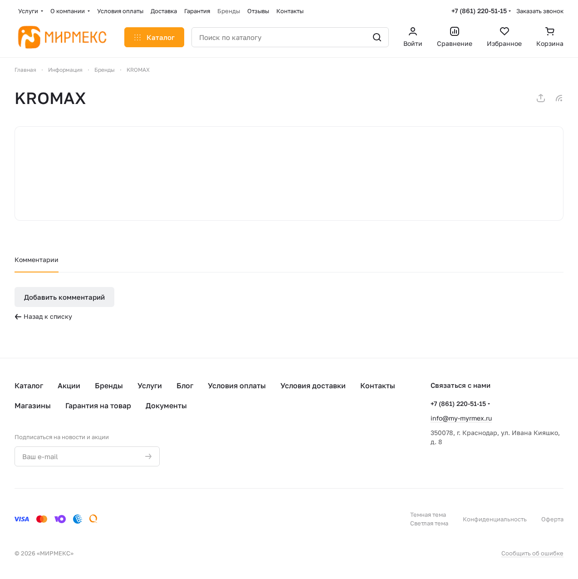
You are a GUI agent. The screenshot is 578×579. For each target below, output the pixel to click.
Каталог (29, 385)
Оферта (552, 519)
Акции (69, 385)
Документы (166, 405)
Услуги (149, 385)
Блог (184, 385)
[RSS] (558, 98)
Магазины (33, 405)
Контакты (377, 385)
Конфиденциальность (495, 519)
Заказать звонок (539, 11)
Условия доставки (313, 385)
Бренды (109, 385)
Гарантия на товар (98, 405)
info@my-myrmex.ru (461, 418)
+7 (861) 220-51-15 (479, 11)
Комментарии (37, 259)
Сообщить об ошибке (532, 553)
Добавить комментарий (64, 297)
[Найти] (377, 37)
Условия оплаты (237, 385)
